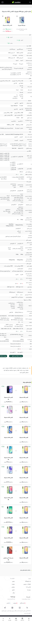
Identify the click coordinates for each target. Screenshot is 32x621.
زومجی (13, 587)
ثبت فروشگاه (28, 581)
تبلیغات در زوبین (27, 584)
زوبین (13, 581)
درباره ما (29, 590)
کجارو (13, 590)
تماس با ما (28, 587)
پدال (14, 593)
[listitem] (16, 394)
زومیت (13, 584)
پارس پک (28, 597)
